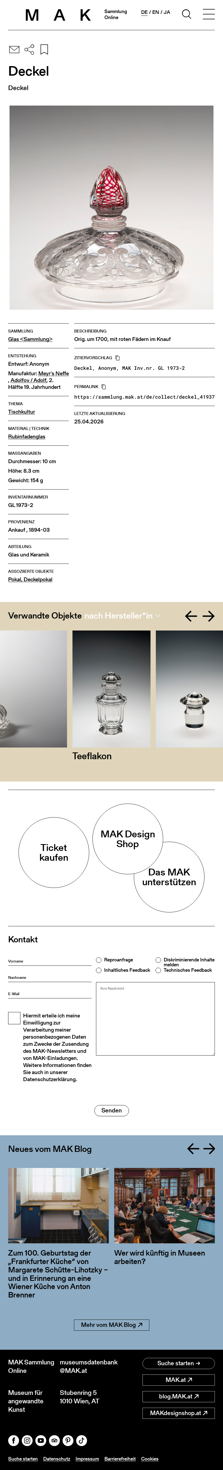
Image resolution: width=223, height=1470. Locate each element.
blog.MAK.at (175, 1396)
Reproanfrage (118, 959)
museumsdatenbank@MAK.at (86, 1366)
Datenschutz (56, 1458)
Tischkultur (21, 411)
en (155, 12)
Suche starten (175, 1363)
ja (167, 12)
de (144, 12)
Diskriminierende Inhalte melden (189, 962)
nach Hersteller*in (119, 615)
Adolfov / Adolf (29, 380)
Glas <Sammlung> (30, 339)
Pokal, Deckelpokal (30, 579)
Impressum (87, 1458)
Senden (111, 1110)
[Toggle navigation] (209, 15)
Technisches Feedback (188, 970)
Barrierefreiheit (120, 1458)
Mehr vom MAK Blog (108, 1325)
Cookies (150, 1458)
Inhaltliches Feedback (127, 970)
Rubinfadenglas (26, 436)
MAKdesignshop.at (175, 1413)
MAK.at (176, 1380)
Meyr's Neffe (53, 373)
